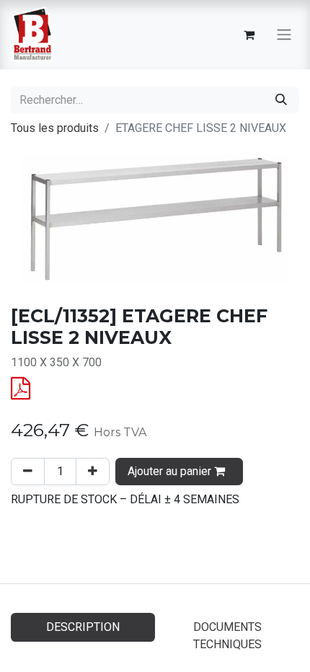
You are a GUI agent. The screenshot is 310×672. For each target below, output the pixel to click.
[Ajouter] (93, 471)
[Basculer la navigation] (284, 34)
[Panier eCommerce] (248, 34)
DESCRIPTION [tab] (83, 627)
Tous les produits (55, 128)
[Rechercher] (281, 100)
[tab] (227, 636)
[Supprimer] (28, 471)
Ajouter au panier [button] (171, 471)
